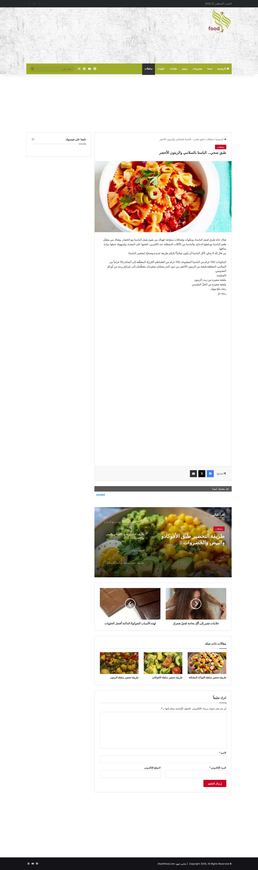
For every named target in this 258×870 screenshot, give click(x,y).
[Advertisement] (93, 35)
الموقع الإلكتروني (152, 767)
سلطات (149, 68)
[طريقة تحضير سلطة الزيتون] (119, 663)
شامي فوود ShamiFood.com (172, 863)
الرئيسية (221, 68)
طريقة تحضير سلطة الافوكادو (167, 677)
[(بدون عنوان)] (163, 542)
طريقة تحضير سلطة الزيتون (124, 677)
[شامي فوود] (219, 21)
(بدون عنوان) (210, 536)
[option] (163, 542)
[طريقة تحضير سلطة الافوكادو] (163, 663)
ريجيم (185, 68)
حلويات (161, 68)
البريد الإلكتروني (217, 767)
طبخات (173, 68)
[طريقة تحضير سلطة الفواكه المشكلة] (207, 663)
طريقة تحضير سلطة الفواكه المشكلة (207, 677)
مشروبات (197, 68)
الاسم (222, 752)
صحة (209, 68)
